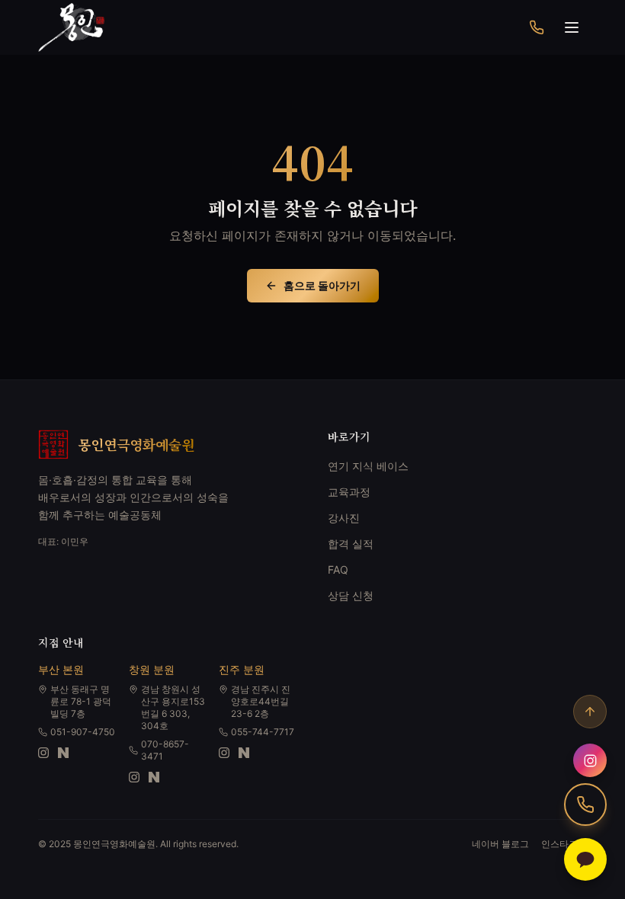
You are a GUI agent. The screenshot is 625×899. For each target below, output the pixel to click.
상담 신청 (350, 595)
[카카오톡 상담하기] (585, 859)
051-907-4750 (82, 731)
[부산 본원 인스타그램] (43, 752)
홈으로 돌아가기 (322, 285)
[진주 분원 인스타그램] (224, 752)
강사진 (344, 517)
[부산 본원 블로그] (63, 752)
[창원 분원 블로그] (154, 777)
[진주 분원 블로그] (244, 752)
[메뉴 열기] (571, 27)
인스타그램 (564, 843)
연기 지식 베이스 (368, 465)
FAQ (338, 569)
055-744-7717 (262, 731)
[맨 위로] (590, 711)
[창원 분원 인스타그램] (134, 777)
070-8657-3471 (165, 750)
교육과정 (349, 491)
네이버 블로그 (500, 843)
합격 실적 (350, 543)
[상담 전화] (536, 27)
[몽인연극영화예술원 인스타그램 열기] (590, 760)
